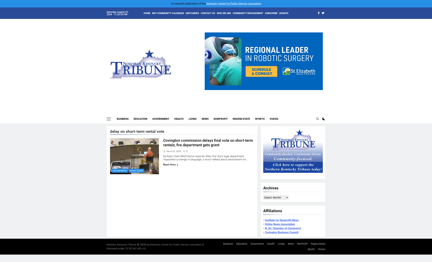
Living (193, 118)
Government (160, 118)
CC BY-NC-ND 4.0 (135, 248)
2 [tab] (259, 92)
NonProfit (221, 118)
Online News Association (280, 224)
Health (179, 118)
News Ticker (136, 170)
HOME (147, 13)
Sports (260, 118)
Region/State (241, 118)
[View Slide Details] (291, 61)
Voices (274, 118)
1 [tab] (252, 92)
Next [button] (319, 90)
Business (123, 118)
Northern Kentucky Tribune (121, 244)
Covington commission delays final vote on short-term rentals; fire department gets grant (208, 142)
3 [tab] (265, 92)
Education (140, 118)
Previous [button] (208, 90)
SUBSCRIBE (271, 13)
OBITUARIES (192, 13)
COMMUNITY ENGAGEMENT (248, 13)
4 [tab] (271, 92)
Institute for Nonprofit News (282, 220)
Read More (169, 164)
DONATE (283, 13)
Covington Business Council (281, 232)
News (205, 118)
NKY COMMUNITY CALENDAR (168, 13)
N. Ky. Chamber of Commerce (283, 228)
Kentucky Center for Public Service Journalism (233, 3)
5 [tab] (277, 92)
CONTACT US (208, 13)
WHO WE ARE (224, 13)
